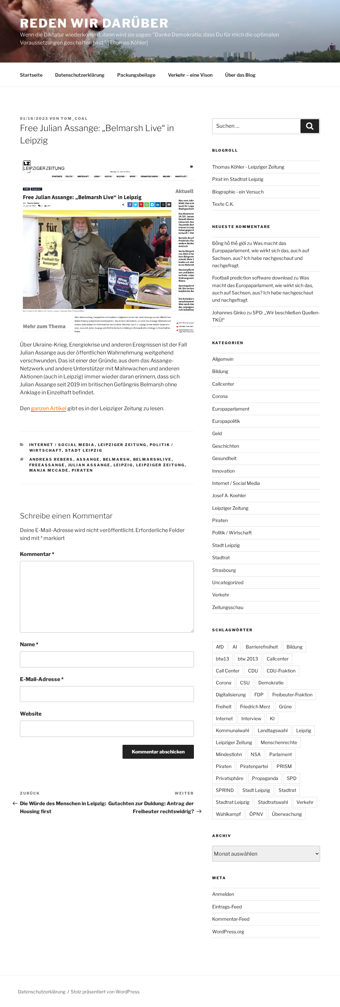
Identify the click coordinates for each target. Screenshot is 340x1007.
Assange (88, 459)
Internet (224, 718)
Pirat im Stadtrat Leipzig (237, 179)
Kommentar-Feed (230, 919)
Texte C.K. (223, 204)
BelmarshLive (152, 459)
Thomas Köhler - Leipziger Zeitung (248, 167)
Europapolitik (226, 421)
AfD (220, 647)
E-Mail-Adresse (42, 679)
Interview (251, 718)
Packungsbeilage (136, 75)
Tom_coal (74, 118)
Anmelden (223, 894)
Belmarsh (116, 459)
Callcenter (223, 384)
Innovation (223, 471)
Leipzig (123, 465)
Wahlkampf (228, 814)
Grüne (285, 706)
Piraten (82, 470)
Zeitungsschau (227, 607)
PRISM (284, 766)
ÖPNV (256, 814)
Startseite (31, 75)
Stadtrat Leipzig (232, 802)
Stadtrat (221, 557)
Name (29, 644)
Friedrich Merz (255, 706)
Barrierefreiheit (262, 647)
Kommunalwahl (232, 730)
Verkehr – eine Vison (190, 75)
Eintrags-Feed (227, 906)
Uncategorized (227, 582)
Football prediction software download (252, 277)
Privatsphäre (229, 778)
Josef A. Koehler (229, 495)
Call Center (227, 670)
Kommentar (37, 554)
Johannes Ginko (229, 312)
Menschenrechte (279, 742)
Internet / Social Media (62, 444)
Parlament (280, 754)
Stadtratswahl (273, 802)
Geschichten (225, 446)
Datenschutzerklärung (80, 75)
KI (272, 718)
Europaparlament (230, 409)
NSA (256, 754)
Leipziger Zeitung (122, 444)
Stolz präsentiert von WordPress (105, 991)
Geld (217, 433)
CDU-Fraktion (281, 670)
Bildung (220, 371)
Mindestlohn (229, 754)
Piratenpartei (254, 766)
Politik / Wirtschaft (232, 532)
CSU (245, 682)
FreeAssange (47, 465)
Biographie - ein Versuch (238, 191)
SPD (292, 778)
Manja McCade (49, 470)
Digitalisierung (231, 694)
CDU (253, 670)
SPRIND (225, 790)
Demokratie (271, 682)
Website (31, 714)
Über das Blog (240, 75)
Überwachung (287, 814)
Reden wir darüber (94, 23)
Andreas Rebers (51, 459)
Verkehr (220, 594)
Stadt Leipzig (84, 450)
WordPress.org (228, 931)
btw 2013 (248, 658)
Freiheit (223, 706)
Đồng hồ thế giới (229, 243)
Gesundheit (224, 458)
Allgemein (222, 359)
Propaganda (265, 778)
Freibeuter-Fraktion (292, 694)
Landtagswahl (273, 730)
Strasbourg (224, 570)
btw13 (222, 658)
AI (234, 647)
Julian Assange (89, 465)
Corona (220, 396)
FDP (259, 694)
